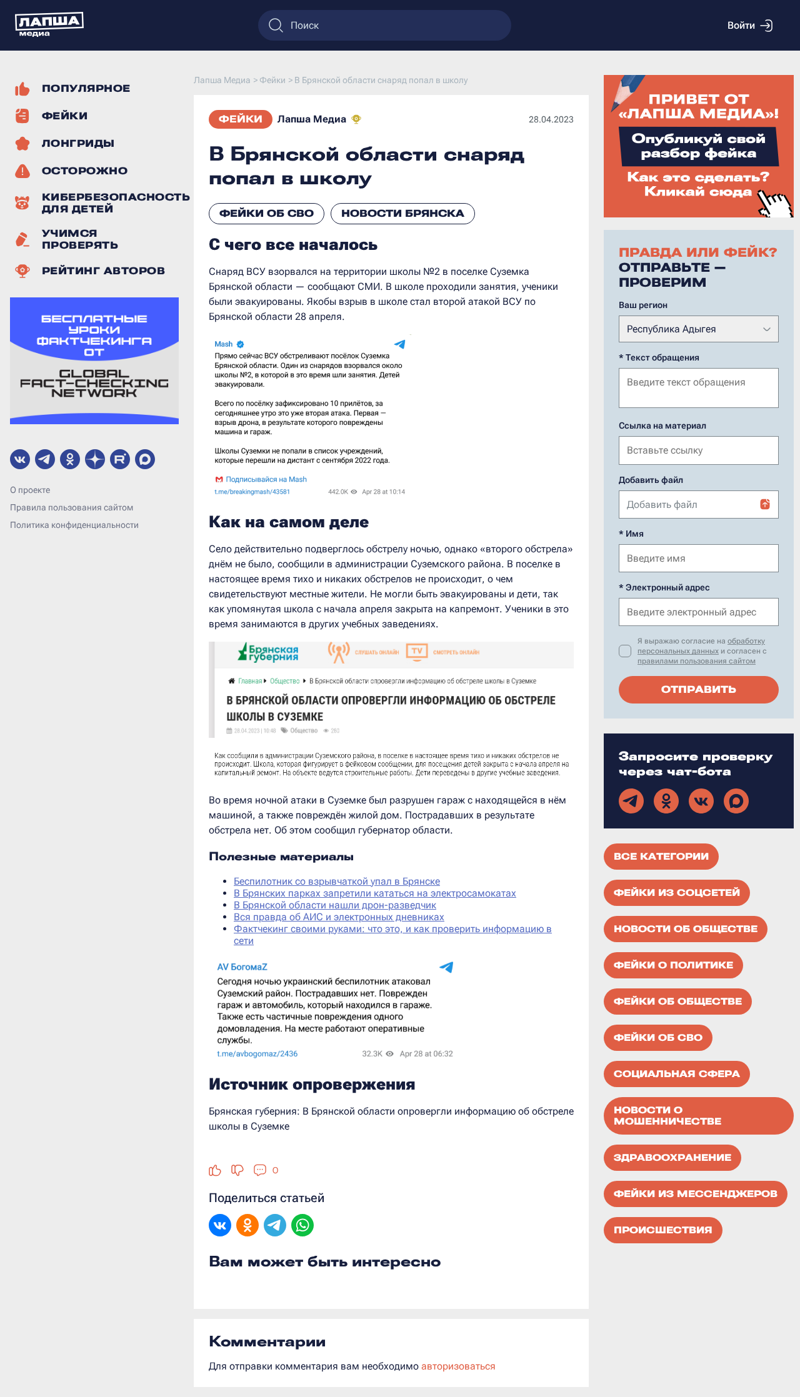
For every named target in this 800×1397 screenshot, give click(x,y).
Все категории (661, 856)
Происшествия (663, 1230)
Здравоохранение (672, 1157)
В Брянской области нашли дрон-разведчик (335, 905)
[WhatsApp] (302, 1226)
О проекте (30, 490)
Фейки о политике (673, 965)
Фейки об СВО (266, 213)
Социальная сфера (677, 1074)
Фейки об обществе (678, 1001)
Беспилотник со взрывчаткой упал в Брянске (337, 881)
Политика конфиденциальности (74, 525)
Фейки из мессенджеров (696, 1194)
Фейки (240, 119)
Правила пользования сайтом (71, 508)
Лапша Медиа (312, 119)
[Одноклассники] (247, 1226)
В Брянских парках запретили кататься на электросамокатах (375, 893)
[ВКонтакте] (220, 1226)
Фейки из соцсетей (677, 892)
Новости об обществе (686, 929)
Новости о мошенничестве (667, 1116)
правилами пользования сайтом (697, 661)
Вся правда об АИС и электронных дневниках (339, 917)
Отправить (698, 689)
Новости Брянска (402, 213)
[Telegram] (275, 1226)
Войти (741, 25)
